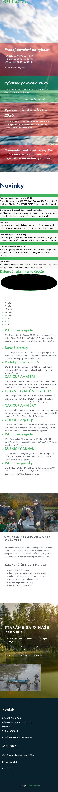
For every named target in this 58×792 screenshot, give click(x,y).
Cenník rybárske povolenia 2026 (18, 755)
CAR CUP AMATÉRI (20, 376)
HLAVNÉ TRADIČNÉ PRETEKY (28, 391)
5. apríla (8, 297)
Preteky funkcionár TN (22, 362)
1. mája (8, 300)
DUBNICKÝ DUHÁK (19, 448)
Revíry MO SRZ (9, 761)
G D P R (6, 768)
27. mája (8, 315)
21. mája (8, 312)
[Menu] (54, 5)
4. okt (7, 324)
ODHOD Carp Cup (19, 419)
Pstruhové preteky (19, 463)
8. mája (8, 306)
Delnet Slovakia (33, 785)
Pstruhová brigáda (19, 330)
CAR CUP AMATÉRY (20, 405)
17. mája (8, 309)
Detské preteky (16, 347)
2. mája (8, 303)
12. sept (8, 318)
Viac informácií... (36, 99)
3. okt (7, 321)
